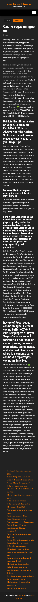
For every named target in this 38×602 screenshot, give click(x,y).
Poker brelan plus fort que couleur (18, 504)
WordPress (21, 595)
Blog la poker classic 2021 (16, 507)
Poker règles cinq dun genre (16, 501)
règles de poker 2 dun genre (19, 4)
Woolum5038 (17, 20)
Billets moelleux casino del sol (17, 516)
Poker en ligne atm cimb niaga (17, 486)
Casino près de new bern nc (16, 588)
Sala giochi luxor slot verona (16, 525)
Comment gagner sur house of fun (18, 477)
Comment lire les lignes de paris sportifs (20, 540)
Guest (7, 35)
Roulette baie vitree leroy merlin (17, 543)
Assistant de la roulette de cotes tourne (20, 480)
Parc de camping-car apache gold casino (20, 576)
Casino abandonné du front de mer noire (20, 522)
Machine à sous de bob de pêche (18, 564)
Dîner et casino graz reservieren (18, 549)
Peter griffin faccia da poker (16, 546)
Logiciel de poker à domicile (16, 519)
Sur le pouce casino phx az (16, 579)
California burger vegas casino (17, 567)
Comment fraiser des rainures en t (18, 483)
